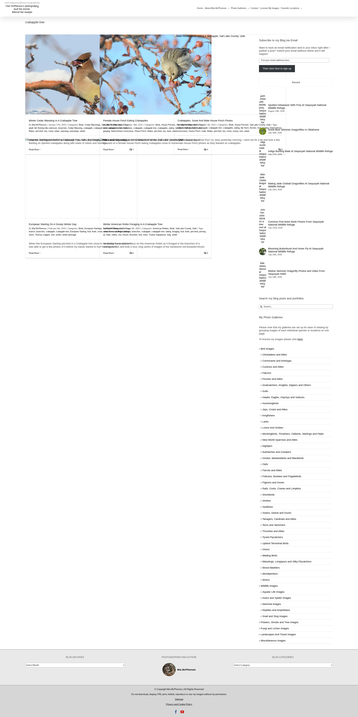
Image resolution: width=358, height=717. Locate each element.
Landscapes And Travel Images (278, 634)
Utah (194, 228)
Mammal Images (271, 604)
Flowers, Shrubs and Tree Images (279, 622)
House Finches (168, 125)
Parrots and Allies (272, 470)
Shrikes (266, 500)
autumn (112, 128)
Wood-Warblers (271, 567)
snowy (235, 131)
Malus (31, 131)
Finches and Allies (272, 379)
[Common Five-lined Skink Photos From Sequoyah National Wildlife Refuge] (262, 207)
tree (241, 131)
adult (31, 128)
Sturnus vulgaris (42, 234)
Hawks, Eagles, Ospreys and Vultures (283, 397)
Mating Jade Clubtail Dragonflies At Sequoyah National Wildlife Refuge (298, 185)
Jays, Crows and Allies (275, 409)
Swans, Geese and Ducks (276, 512)
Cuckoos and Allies (273, 366)
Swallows (267, 506)
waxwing (65, 131)
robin (108, 234)
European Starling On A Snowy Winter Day (52, 224)
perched (39, 131)
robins (114, 234)
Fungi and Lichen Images (275, 628)
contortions (127, 128)
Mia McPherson (39, 125)
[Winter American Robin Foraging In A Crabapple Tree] (155, 178)
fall (242, 128)
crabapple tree (149, 128)
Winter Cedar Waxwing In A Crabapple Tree (53, 120)
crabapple (87, 128)
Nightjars (267, 446)
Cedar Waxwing (75, 128)
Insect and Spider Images (276, 598)
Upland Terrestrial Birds (275, 543)
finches (253, 128)
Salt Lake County (257, 125)
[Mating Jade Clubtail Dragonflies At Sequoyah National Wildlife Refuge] (262, 172)
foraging (175, 231)
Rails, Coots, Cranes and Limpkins (281, 488)
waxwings (74, 131)
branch (32, 231)
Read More (34, 253)
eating (171, 128)
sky (45, 131)
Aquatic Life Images (273, 592)
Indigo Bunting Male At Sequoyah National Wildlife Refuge (300, 151)
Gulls (265, 391)
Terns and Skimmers (273, 525)
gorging (106, 131)
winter (82, 131)
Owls (265, 464)
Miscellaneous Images (273, 640)
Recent (296, 82)
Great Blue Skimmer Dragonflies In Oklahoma (293, 129)
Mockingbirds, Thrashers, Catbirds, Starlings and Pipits (293, 433)
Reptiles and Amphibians (276, 610)
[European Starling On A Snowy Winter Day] (81, 178)
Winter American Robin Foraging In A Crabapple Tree (132, 224)
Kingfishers (268, 415)
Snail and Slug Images (275, 616)
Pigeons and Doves (273, 482)
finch (246, 128)
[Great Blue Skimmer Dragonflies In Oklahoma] (262, 129)
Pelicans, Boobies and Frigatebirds (281, 476)
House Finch (140, 131)
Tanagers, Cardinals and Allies (279, 519)
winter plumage (69, 234)
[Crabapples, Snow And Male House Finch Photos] (230, 74)
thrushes (133, 234)
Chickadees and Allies (274, 354)
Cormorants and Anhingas (276, 360)
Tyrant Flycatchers (272, 537)
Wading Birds (269, 555)
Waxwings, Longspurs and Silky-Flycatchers (286, 561)
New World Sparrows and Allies (279, 439)
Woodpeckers (270, 573)
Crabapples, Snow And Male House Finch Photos (205, 120)
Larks (265, 421)
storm (31, 234)
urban (56, 131)
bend (119, 128)
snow (50, 131)
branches (62, 128)
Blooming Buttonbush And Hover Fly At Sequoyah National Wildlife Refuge (295, 250)
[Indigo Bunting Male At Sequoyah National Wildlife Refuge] (262, 140)
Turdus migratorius (157, 234)
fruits (94, 231)
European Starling (78, 231)
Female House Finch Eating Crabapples (125, 120)
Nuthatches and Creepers (276, 452)
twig (169, 234)
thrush (125, 234)
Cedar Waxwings (92, 125)
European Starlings (93, 228)
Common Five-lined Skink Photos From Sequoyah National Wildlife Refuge (296, 223)
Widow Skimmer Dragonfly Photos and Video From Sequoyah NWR (296, 272)
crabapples (163, 128)
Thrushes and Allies (273, 531)
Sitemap (179, 699)
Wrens (266, 579)
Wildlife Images (269, 586)
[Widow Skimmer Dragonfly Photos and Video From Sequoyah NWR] (262, 261)
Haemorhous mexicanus (122, 131)
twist (169, 131)
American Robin (116, 231)
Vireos (265, 549)
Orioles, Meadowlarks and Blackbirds (283, 458)
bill (35, 128)
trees (145, 234)
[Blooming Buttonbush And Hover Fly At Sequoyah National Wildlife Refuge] (262, 249)
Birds (81, 125)
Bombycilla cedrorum (47, 128)
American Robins (161, 228)
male (204, 131)
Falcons (266, 373)
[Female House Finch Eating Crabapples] (155, 74)
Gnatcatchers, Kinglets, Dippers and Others (286, 385)
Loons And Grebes (272, 427)
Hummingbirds (270, 403)
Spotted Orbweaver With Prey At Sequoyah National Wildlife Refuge (297, 106)
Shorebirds (268, 494)
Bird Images (267, 348)
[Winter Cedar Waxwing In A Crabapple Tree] (81, 74)
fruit (89, 231)
